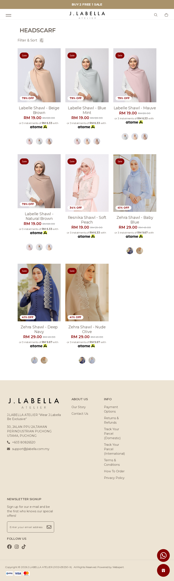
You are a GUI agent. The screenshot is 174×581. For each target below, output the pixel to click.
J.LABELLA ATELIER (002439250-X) (50, 567)
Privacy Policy (114, 478)
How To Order (114, 471)
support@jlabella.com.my (30, 449)
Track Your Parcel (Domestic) (112, 433)
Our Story (79, 407)
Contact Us (80, 414)
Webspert (118, 567)
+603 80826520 (23, 442)
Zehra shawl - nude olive (86, 329)
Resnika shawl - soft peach (87, 220)
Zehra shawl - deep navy (39, 329)
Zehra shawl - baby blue (134, 220)
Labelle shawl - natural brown (39, 216)
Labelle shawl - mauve (135, 108)
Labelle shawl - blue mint (87, 110)
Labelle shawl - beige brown (39, 110)
